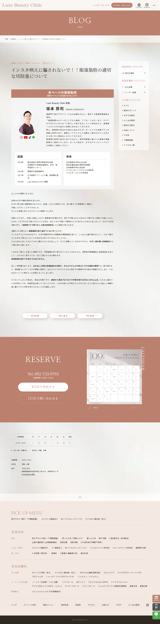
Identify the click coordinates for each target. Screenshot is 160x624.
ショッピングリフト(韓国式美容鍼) (112, 586)
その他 (126, 135)
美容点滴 (133, 586)
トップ (14, 605)
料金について (129, 130)
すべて (126, 105)
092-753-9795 (101, 5)
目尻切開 (74, 542)
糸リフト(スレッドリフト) (71, 519)
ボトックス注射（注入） (42, 572)
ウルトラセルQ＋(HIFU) (98, 582)
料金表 (78, 605)
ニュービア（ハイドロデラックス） (60, 576)
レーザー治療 (130, 92)
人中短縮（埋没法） (40, 553)
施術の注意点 (129, 125)
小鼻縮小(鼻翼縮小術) (69, 553)
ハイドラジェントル (119, 582)
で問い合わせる (43, 398)
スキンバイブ (109, 572)
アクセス (91, 605)
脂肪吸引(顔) (141, 547)
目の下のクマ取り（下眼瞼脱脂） (24, 519)
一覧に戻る (62, 315)
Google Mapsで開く (28, 474)
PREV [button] (96, 408)
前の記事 (35, 315)
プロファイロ (37, 576)
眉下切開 (102, 538)
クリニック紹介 (30, 605)
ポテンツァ (80, 582)
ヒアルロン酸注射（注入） (96, 519)
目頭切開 (63, 542)
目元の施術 (129, 73)
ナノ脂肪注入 (56, 547)
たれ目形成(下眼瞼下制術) (91, 542)
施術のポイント (130, 110)
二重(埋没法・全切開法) (119, 538)
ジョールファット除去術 (123, 547)
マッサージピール (72, 586)
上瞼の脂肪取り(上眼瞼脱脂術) (44, 542)
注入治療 (128, 87)
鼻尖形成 (84, 553)
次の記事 (90, 315)
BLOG (13, 39)
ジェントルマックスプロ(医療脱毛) (46, 591)
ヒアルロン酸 (129, 145)
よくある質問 (129, 120)
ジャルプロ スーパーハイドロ (130, 572)
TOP (6, 39)
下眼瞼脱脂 (128, 140)
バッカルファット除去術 (100, 547)
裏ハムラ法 (91, 538)
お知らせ (105, 605)
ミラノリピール (88, 586)
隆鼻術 (54, 553)
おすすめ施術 (129, 115)
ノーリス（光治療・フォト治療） (45, 582)
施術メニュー (48, 605)
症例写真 (64, 605)
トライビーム (67, 582)
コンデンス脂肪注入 (50, 519)
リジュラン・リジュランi (88, 576)
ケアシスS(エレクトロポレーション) (47, 586)
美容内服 (143, 586)
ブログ (119, 605)
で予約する (43, 387)
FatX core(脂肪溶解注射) (90, 572)
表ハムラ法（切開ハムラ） (73, 538)
